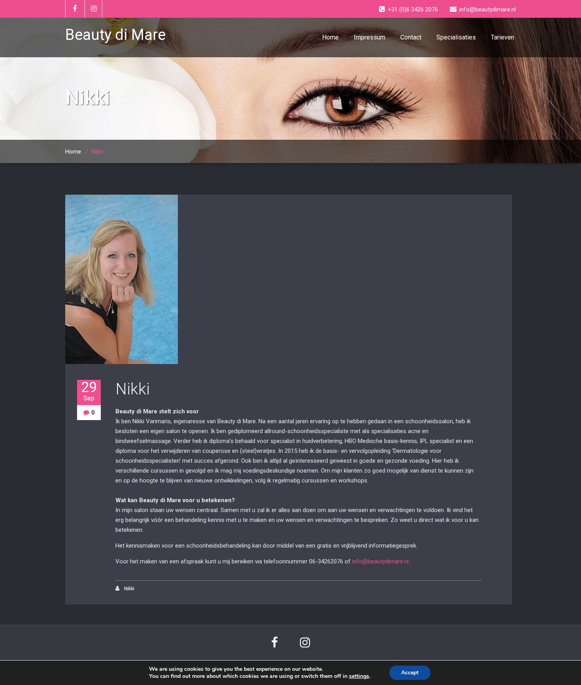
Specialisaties (456, 37)
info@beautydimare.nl (380, 561)
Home (330, 37)
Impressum (369, 37)
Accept (410, 672)
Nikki (132, 389)
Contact (410, 37)
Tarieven (502, 37)
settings (359, 676)
